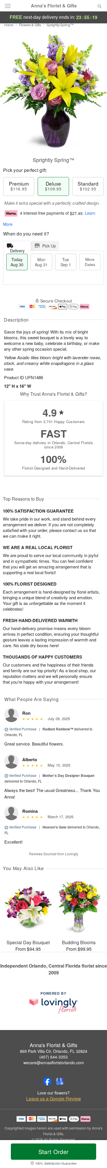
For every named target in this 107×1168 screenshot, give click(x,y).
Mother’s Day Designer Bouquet (68, 775)
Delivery (17, 249)
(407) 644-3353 (53, 1057)
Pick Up (49, 246)
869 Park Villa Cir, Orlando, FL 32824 (53, 1051)
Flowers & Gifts (30, 24)
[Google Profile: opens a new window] (60, 1081)
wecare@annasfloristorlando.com (53, 1062)
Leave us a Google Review (53, 1099)
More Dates (90, 262)
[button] (94, 1155)
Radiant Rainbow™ (58, 729)
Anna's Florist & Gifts (54, 5)
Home (8, 24)
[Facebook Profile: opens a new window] (47, 1081)
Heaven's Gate (54, 827)
